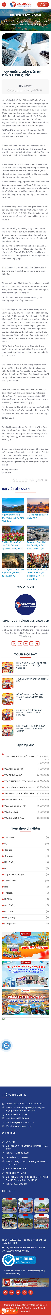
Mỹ (5, 843)
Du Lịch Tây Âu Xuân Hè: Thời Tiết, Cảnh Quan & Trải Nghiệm (12, 545)
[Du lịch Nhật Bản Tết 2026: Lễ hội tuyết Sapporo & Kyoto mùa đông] (38, 554)
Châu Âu (8, 856)
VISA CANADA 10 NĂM (14, 818)
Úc (5, 868)
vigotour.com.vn (23, 1126)
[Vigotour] (21, 4)
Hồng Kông (9, 917)
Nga (6, 886)
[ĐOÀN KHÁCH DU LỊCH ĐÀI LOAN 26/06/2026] (41, 1221)
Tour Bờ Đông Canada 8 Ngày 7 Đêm (32, 680)
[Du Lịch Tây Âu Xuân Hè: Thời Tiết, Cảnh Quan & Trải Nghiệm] (13, 527)
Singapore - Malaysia (14, 874)
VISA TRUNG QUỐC (13, 775)
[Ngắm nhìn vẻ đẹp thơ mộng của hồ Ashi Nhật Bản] (13, 499)
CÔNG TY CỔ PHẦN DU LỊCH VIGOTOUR (25, 621)
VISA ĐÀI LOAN (11, 812)
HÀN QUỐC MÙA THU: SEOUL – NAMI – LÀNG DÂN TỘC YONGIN (32, 665)
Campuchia (10, 923)
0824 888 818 (20, 1184)
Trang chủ (7, 21)
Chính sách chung (12, 1273)
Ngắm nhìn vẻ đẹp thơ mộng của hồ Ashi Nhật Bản (13, 518)
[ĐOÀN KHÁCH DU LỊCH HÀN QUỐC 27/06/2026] (9, 1221)
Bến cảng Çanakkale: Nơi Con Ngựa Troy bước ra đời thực (37, 545)
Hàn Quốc (9, 862)
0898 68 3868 (20, 1114)
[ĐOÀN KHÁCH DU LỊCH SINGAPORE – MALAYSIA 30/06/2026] (25, 1205)
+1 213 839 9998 (21, 1153)
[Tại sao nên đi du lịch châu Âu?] (38, 499)
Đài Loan (8, 911)
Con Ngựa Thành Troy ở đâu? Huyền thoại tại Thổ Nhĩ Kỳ (13, 572)
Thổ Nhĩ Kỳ (9, 837)
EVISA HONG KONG (13, 799)
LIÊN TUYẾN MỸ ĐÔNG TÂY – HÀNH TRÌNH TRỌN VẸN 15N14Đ (31, 728)
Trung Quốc (10, 880)
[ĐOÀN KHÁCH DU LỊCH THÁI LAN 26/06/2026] (25, 1221)
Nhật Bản (8, 899)
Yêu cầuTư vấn (43, 4)
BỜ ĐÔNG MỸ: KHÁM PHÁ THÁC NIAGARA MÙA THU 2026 (29, 697)
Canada (8, 850)
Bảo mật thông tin (35, 1271)
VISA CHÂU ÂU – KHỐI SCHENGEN (19, 787)
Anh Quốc (9, 905)
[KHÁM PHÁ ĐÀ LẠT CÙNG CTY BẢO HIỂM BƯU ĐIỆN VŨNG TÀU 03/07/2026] (41, 1205)
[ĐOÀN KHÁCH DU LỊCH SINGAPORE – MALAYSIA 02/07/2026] (9, 1205)
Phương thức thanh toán (14, 1271)
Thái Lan (8, 892)
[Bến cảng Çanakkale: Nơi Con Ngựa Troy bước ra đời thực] (38, 527)
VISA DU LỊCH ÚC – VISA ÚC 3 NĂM (20, 781)
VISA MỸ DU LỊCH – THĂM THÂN (19, 793)
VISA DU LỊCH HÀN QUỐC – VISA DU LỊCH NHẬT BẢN (27, 758)
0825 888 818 (19, 1168)
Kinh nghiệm (20, 21)
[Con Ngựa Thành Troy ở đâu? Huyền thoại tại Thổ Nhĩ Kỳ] (13, 554)
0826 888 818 (22, 1118)
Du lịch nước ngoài (38, 21)
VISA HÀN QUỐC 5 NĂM (15, 805)
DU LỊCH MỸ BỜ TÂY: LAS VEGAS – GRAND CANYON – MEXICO (30, 712)
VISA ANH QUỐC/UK (13, 768)
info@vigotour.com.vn (23, 1122)
